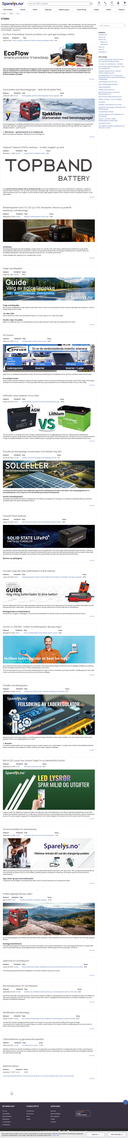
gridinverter (68, 1018)
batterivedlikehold (45, 577)
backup (51, 40)
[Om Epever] (49, 371)
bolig (75, 992)
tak (31, 992)
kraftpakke (29, 900)
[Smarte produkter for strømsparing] (49, 867)
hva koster (70, 967)
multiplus (22, 900)
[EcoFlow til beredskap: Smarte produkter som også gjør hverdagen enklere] (49, 66)
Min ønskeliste (55, 1116)
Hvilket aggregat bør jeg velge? (17, 894)
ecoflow (33, 40)
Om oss (4, 1111)
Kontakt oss (30, 1111)
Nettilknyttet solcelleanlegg (16, 1012)
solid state (25, 522)
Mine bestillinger (56, 1114)
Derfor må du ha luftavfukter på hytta (110, 97)
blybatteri (27, 216)
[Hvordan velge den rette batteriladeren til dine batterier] (49, 602)
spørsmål (30, 967)
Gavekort (53, 1122)
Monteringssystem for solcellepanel (20, 986)
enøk (40, 766)
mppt (34, 341)
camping (38, 40)
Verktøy (96, 9)
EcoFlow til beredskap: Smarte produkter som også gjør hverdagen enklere (39, 34)
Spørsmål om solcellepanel (16, 961)
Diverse (101, 37)
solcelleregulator (27, 341)
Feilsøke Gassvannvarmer (106, 89)
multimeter (45, 691)
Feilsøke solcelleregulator (15, 685)
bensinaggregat (43, 96)
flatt (72, 992)
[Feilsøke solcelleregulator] (49, 734)
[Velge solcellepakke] (49, 300)
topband (26, 153)
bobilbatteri (37, 153)
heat (39, 522)
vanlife (25, 40)
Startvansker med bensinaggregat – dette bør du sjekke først (32, 89)
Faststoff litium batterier (14, 516)
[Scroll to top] (125, 1102)
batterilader (64, 577)
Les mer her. (56, 1135)
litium (31, 153)
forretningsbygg (46, 457)
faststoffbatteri (46, 522)
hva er (76, 967)
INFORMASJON (8, 1106)
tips (33, 835)
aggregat (56, 96)
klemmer (67, 992)
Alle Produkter (7, 9)
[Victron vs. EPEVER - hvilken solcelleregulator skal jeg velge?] (49, 663)
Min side (53, 1111)
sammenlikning (26, 401)
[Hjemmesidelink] (13, 3)
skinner (48, 992)
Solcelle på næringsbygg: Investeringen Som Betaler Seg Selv (32, 451)
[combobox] (60, 4)
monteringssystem (58, 992)
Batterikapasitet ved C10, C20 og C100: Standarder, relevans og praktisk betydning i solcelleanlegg (112, 77)
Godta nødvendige (116, 1134)
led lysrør (35, 766)
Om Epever (8, 335)
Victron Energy (81, 9)
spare (30, 766)
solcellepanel (28, 691)
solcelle (24, 457)
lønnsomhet (62, 967)
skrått (43, 992)
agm (47, 216)
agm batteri (71, 577)
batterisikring (60, 691)
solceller (36, 967)
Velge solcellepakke (12, 268)
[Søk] (91, 4)
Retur (28, 1116)
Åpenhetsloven (7, 1116)
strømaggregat (26, 96)
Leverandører (6, 1122)
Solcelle (22, 9)
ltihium (27, 1045)
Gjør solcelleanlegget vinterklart (108, 84)
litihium (35, 522)
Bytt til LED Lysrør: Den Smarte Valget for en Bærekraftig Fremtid (34, 760)
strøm (26, 766)
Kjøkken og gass (64, 9)
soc (23, 1045)
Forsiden (4, 13)
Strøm (14, 40)
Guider (28, 1119)
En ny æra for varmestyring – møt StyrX (110, 64)
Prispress (122, 9)
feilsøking (53, 691)
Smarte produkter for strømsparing (19, 829)
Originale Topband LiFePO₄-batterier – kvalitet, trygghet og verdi (33, 147)
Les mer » (92, 79)
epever (39, 341)
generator (35, 96)
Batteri (35, 9)
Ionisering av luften (104, 123)
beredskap (45, 40)
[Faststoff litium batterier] (49, 547)
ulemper (24, 967)
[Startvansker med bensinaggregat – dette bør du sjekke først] (49, 121)
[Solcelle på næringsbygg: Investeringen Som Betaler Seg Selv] (49, 487)
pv (51, 992)
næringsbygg (36, 457)
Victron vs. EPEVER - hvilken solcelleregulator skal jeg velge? (32, 627)
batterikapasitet (35, 216)
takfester (27, 992)
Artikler (108, 9)
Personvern (30, 1114)
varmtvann (27, 835)
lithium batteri (35, 577)
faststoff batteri (57, 522)
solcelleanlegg (26, 577)
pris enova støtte (53, 967)
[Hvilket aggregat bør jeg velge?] (49, 934)
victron (26, 633)
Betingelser (5, 1119)
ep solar (44, 341)
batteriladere (56, 577)
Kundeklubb (6, 1124)
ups (29, 40)
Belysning (48, 9)
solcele (40, 691)
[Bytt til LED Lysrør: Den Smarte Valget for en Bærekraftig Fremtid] (49, 809)
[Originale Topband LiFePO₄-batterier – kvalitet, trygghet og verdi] (49, 183)
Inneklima (101, 35)
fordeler (80, 967)
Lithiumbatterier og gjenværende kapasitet (23, 1039)
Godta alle (94, 1134)
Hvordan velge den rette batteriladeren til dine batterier (29, 571)
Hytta (100, 47)
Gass (100, 49)
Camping (19, 40)
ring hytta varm (36, 401)
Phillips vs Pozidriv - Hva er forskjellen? (110, 99)
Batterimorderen (11, 1066)
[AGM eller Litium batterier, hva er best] (49, 432)
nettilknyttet (48, 1018)
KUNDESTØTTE (32, 1106)
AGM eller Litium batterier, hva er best (21, 395)
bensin (51, 96)
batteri (43, 153)
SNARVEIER (55, 1106)
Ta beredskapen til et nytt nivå (107, 82)
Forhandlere (6, 1114)
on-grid (29, 457)
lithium (45, 633)
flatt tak (53, 457)
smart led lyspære (48, 835)
